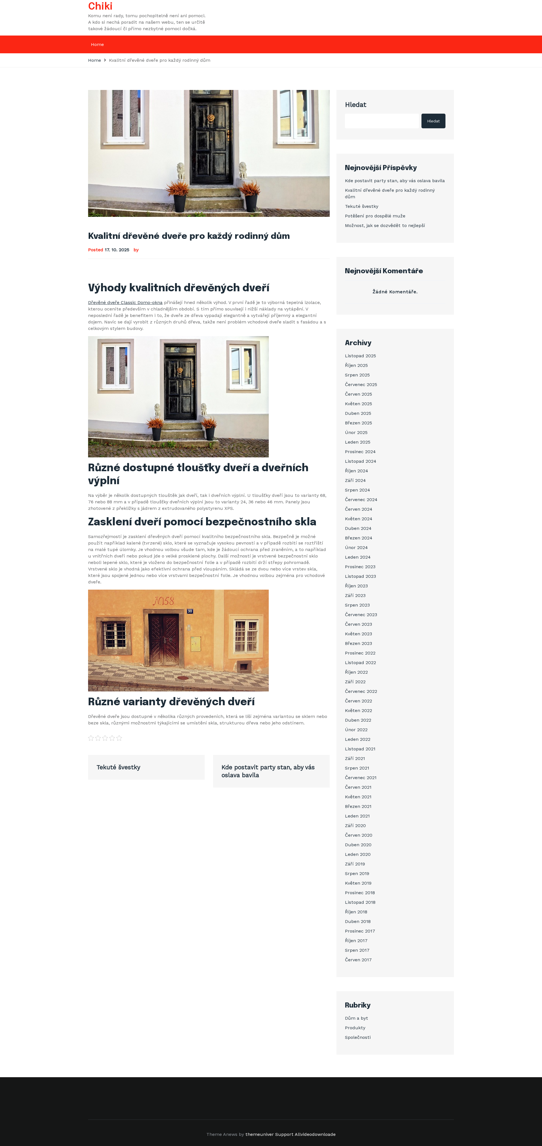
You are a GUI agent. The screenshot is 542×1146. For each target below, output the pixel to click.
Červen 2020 (358, 835)
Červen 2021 (358, 787)
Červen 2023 (358, 624)
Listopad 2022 (360, 662)
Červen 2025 (358, 394)
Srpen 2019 (357, 873)
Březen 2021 (358, 806)
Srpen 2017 (357, 950)
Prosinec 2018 (360, 892)
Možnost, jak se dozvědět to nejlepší (385, 225)
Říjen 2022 (356, 672)
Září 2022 (355, 681)
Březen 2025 (358, 423)
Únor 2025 (356, 432)
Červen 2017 (358, 959)
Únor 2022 (356, 729)
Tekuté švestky (361, 206)
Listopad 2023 (360, 576)
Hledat (355, 104)
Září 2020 (355, 825)
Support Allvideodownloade (305, 1134)
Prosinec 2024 (360, 451)
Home (97, 44)
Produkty (355, 1027)
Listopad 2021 (360, 748)
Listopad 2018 (360, 902)
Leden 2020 (358, 854)
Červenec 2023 (361, 614)
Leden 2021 (357, 816)
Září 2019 (355, 864)
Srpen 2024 (357, 490)
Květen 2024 (358, 518)
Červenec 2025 (361, 384)
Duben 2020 (358, 844)
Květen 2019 (358, 883)
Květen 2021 (358, 796)
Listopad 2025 (360, 355)
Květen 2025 (358, 403)
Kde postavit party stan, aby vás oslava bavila (395, 180)
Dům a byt (356, 1018)
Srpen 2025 (357, 375)
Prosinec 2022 (360, 653)
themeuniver (259, 1134)
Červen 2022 (358, 701)
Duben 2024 (358, 528)
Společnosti (358, 1037)
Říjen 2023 (356, 586)
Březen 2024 (358, 538)
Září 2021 (355, 758)
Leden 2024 (358, 557)
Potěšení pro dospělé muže (375, 216)
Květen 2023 (358, 633)
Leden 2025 (357, 442)
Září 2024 (355, 480)
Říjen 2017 (356, 940)
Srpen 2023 (357, 605)
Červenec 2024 (361, 499)
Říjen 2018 (356, 911)
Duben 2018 (358, 921)
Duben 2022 (358, 720)
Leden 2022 (357, 739)
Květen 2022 (358, 710)
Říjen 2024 (356, 470)
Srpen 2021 (357, 768)
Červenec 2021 (361, 777)
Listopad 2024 (360, 461)
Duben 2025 (358, 413)
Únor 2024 (356, 547)
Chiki (100, 7)
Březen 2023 (358, 643)
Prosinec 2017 (360, 931)
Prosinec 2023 (360, 566)
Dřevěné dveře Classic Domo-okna (125, 302)
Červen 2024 (358, 509)
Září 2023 (355, 595)
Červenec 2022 (361, 691)
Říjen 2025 (356, 365)
